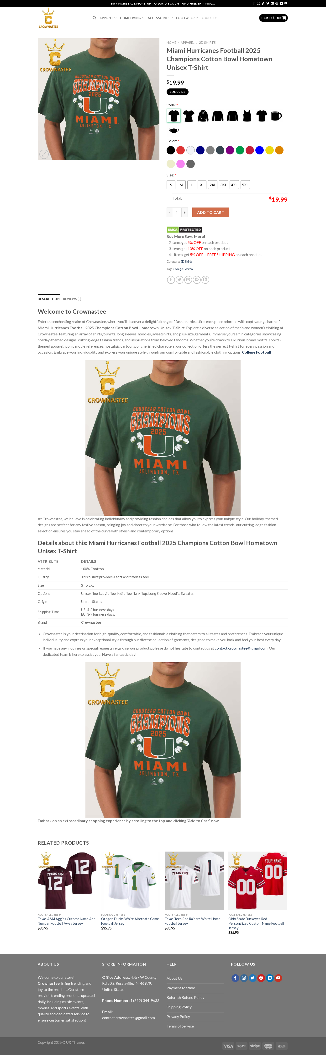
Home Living (130, 18)
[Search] (94, 17)
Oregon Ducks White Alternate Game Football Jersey (130, 921)
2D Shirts (207, 42)
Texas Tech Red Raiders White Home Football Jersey (193, 921)
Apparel (106, 18)
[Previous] (38, 897)
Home (171, 42)
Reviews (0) (72, 299)
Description (49, 299)
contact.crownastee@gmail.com (241, 648)
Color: (173, 140)
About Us (209, 18)
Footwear (185, 18)
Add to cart (210, 212)
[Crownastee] (61, 18)
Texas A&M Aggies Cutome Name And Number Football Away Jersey (66, 921)
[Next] (286, 897)
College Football (183, 269)
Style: (172, 105)
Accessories (159, 18)
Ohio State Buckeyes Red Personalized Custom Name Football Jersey (256, 923)
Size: (172, 175)
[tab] (49, 299)
